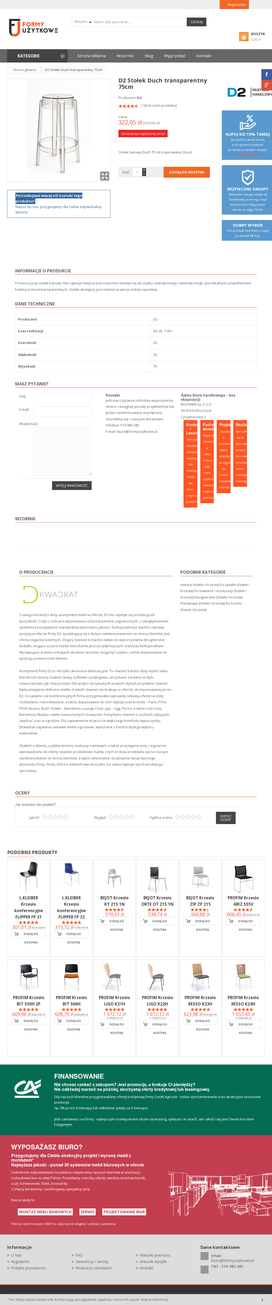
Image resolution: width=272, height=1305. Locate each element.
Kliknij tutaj (247, 155)
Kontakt (146, 1267)
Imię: (22, 396)
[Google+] (266, 85)
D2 (139, 97)
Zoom (104, 176)
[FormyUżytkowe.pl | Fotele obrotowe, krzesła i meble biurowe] (33, 27)
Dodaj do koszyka (31, 935)
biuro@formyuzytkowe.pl (137, 431)
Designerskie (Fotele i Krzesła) (218, 597)
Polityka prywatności (28, 1267)
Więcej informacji (154, 1299)
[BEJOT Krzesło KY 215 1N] (114, 877)
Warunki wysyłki (153, 1261)
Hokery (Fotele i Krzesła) (199, 584)
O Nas (16, 1255)
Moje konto (237, 4)
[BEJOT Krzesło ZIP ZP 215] (200, 877)
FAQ (79, 1255)
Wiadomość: (29, 424)
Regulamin (20, 1261)
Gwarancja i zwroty (91, 1261)
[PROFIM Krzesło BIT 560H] (71, 977)
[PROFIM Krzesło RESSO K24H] (243, 977)
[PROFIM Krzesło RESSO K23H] (200, 977)
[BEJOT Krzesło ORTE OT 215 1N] (157, 877)
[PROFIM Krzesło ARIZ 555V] (243, 877)
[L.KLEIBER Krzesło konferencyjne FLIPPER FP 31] (28, 877)
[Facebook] (266, 74)
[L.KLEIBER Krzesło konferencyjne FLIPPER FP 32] (71, 877)
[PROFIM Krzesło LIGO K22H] (157, 977)
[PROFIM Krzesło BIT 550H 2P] (28, 977)
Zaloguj (254, 4)
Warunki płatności (155, 1255)
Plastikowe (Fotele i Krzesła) (202, 603)
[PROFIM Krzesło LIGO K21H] (114, 977)
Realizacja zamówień (93, 1267)
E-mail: (24, 410)
